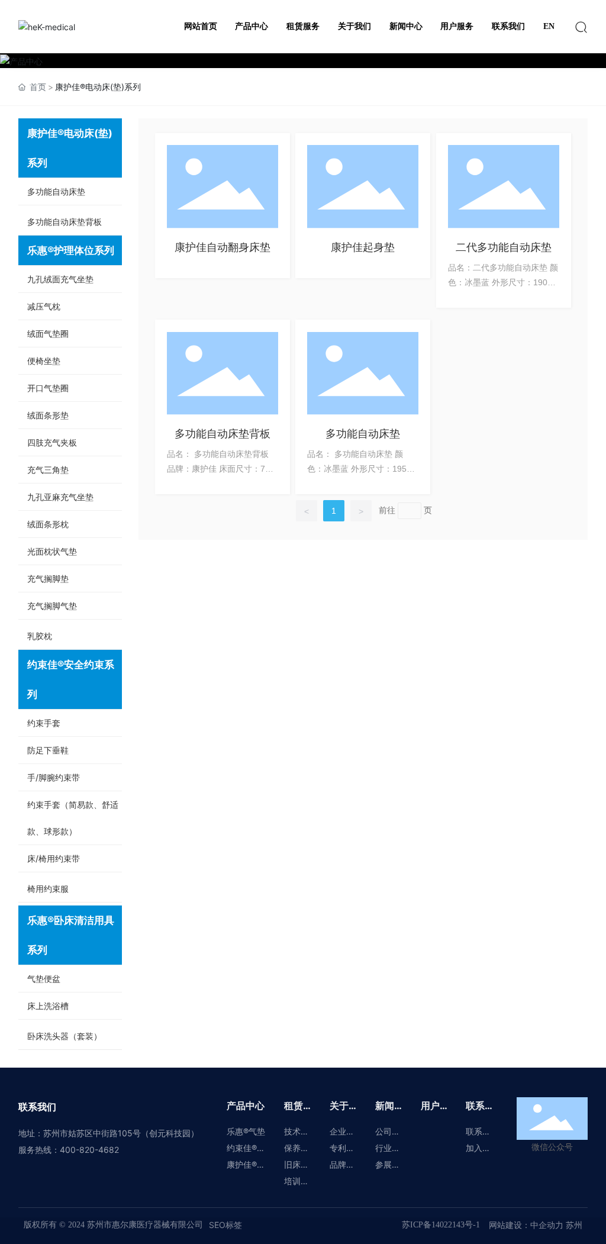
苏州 (572, 1225)
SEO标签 (225, 1225)
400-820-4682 (89, 1150)
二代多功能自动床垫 (504, 247)
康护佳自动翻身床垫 (222, 247)
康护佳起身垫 (363, 247)
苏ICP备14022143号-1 (441, 1224)
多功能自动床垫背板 (222, 433)
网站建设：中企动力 (526, 1225)
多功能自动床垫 (362, 433)
